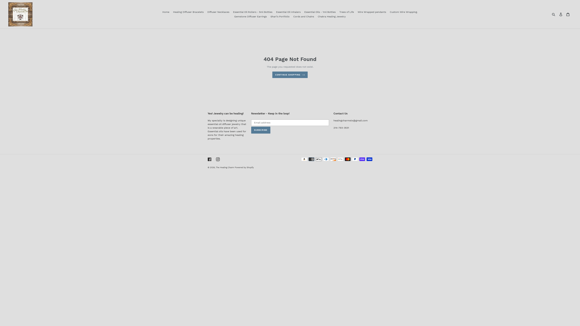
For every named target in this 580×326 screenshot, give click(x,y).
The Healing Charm (225, 167)
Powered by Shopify (244, 167)
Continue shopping (287, 75)
